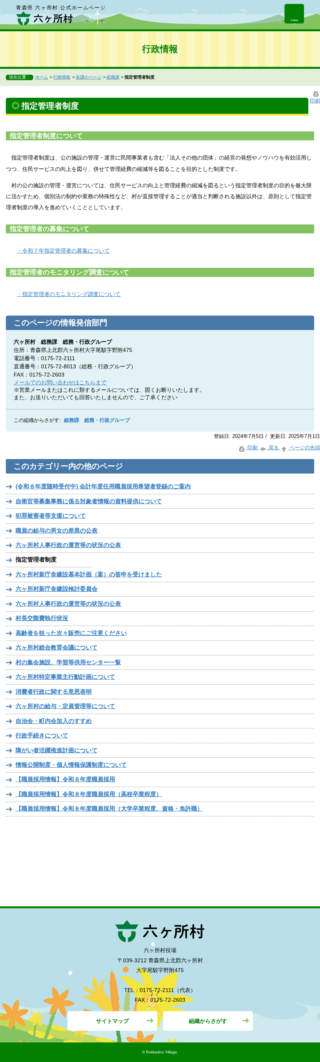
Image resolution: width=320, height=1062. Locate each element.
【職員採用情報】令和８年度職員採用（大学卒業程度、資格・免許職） (109, 808)
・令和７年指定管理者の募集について (63, 251)
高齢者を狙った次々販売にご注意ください (71, 633)
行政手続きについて (42, 735)
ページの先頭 (304, 447)
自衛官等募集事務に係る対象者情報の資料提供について (89, 501)
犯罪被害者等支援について (51, 515)
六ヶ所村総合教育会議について (57, 647)
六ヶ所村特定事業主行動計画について (65, 676)
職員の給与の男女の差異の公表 (57, 530)
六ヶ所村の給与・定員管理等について (65, 706)
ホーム (41, 77)
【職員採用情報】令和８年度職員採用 (65, 779)
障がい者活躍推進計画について (57, 750)
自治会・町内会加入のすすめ (54, 721)
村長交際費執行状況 (42, 618)
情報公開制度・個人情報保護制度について (71, 764)
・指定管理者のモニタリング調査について (69, 294)
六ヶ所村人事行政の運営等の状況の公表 (68, 545)
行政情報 (61, 77)
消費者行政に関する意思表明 (54, 691)
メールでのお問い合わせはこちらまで (60, 382)
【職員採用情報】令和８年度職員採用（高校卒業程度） (89, 794)
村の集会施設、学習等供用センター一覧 (68, 662)
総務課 (113, 77)
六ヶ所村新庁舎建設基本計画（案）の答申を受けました (89, 574)
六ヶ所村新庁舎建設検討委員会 (57, 588)
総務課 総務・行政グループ (97, 420)
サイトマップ (112, 1021)
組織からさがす (208, 1021)
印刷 (252, 447)
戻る (273, 447)
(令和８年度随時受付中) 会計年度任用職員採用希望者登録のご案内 (103, 486)
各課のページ (88, 77)
